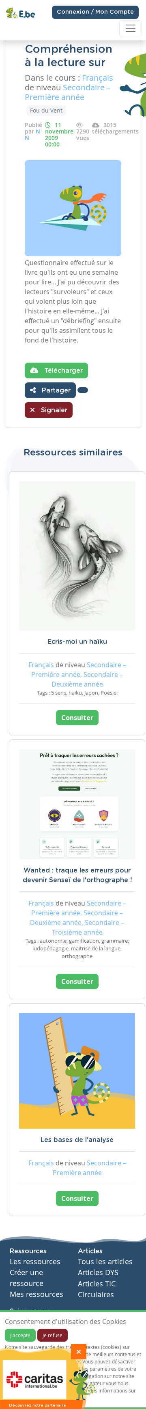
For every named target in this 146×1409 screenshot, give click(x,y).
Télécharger (62, 370)
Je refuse (52, 1335)
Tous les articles (105, 1261)
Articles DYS (98, 1272)
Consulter (77, 717)
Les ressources (35, 1261)
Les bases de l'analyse (77, 1140)
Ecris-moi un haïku (77, 642)
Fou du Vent (46, 110)
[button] (82, 390)
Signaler (53, 410)
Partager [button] (55, 390)
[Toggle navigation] (130, 28)
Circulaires (96, 1294)
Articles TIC (97, 1283)
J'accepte (20, 1335)
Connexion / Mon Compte (95, 12)
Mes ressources (36, 1294)
